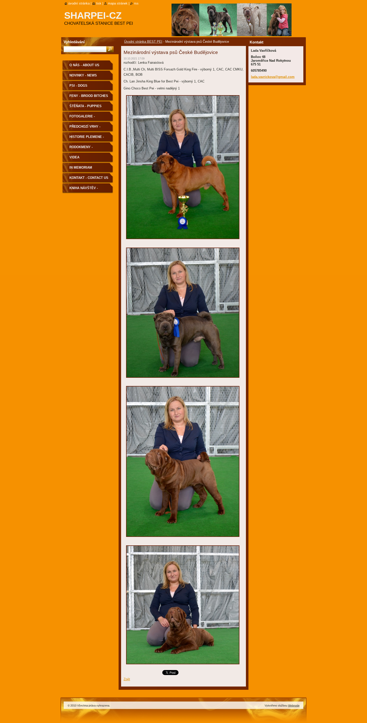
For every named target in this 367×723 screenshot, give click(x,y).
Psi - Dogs (78, 85)
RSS (136, 3)
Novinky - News (83, 75)
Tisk (98, 3)
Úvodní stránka (79, 3)
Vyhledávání (74, 42)
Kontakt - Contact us (88, 178)
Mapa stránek (118, 3)
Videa (74, 157)
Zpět (127, 679)
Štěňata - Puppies (85, 106)
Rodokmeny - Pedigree (81, 148)
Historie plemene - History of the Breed (89, 138)
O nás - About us (84, 65)
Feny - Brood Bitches (88, 96)
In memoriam (80, 167)
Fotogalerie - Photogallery (82, 118)
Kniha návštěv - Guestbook (83, 189)
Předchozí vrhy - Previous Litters (85, 128)
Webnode (294, 705)
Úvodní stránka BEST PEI (143, 41)
